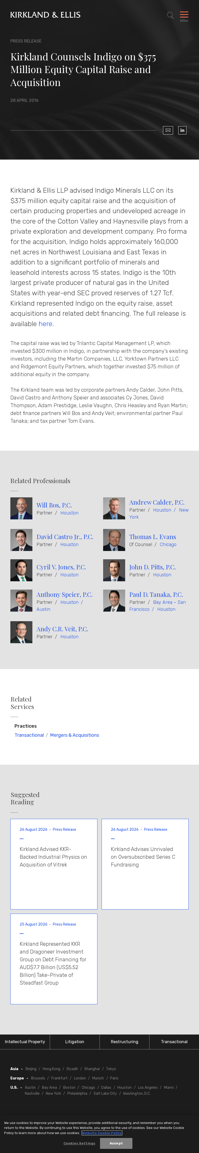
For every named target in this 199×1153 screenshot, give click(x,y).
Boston (69, 1087)
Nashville (32, 1093)
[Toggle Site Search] (170, 15)
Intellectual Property (25, 1041)
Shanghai (92, 1069)
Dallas (106, 1087)
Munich (98, 1078)
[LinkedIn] (182, 130)
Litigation (74, 1041)
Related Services (22, 703)
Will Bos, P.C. (54, 505)
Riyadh (72, 1069)
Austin (43, 609)
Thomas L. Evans (152, 536)
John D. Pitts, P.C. (152, 567)
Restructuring (124, 1041)
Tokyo (111, 1069)
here (45, 324)
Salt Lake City (105, 1093)
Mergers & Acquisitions (74, 735)
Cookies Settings (79, 1143)
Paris (114, 1078)
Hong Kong (51, 1069)
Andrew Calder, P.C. (156, 502)
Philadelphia (77, 1093)
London (80, 1078)
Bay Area (49, 1087)
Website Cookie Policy (102, 1133)
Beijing (31, 1069)
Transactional (29, 735)
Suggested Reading (25, 798)
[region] (99, 1134)
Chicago (168, 544)
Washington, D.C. (137, 1093)
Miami (169, 1087)
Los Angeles (148, 1087)
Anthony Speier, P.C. (65, 594)
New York (53, 1093)
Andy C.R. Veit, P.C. (62, 629)
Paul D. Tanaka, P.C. (156, 594)
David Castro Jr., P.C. (65, 536)
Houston (69, 513)
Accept (116, 1143)
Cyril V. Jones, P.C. (61, 567)
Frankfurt (59, 1078)
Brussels (38, 1078)
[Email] (168, 130)
